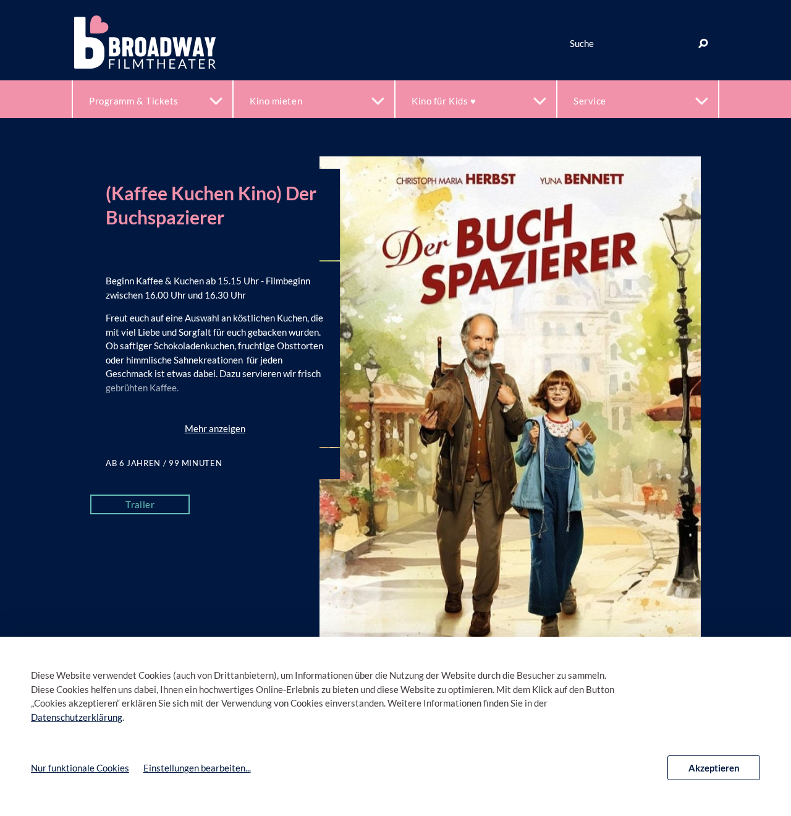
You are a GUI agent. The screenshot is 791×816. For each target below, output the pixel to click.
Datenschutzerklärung (76, 717)
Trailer (139, 504)
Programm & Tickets (134, 100)
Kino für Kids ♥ (444, 100)
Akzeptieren (714, 767)
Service (589, 100)
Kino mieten (276, 100)
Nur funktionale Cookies (80, 767)
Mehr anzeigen (215, 428)
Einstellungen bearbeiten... (197, 767)
